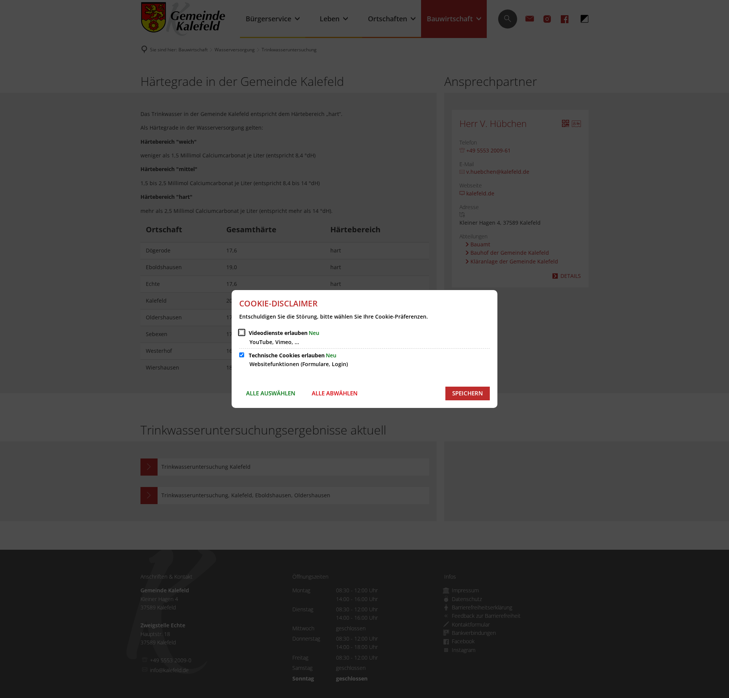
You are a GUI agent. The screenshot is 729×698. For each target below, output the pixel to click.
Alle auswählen (270, 393)
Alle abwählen (335, 393)
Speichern (467, 393)
